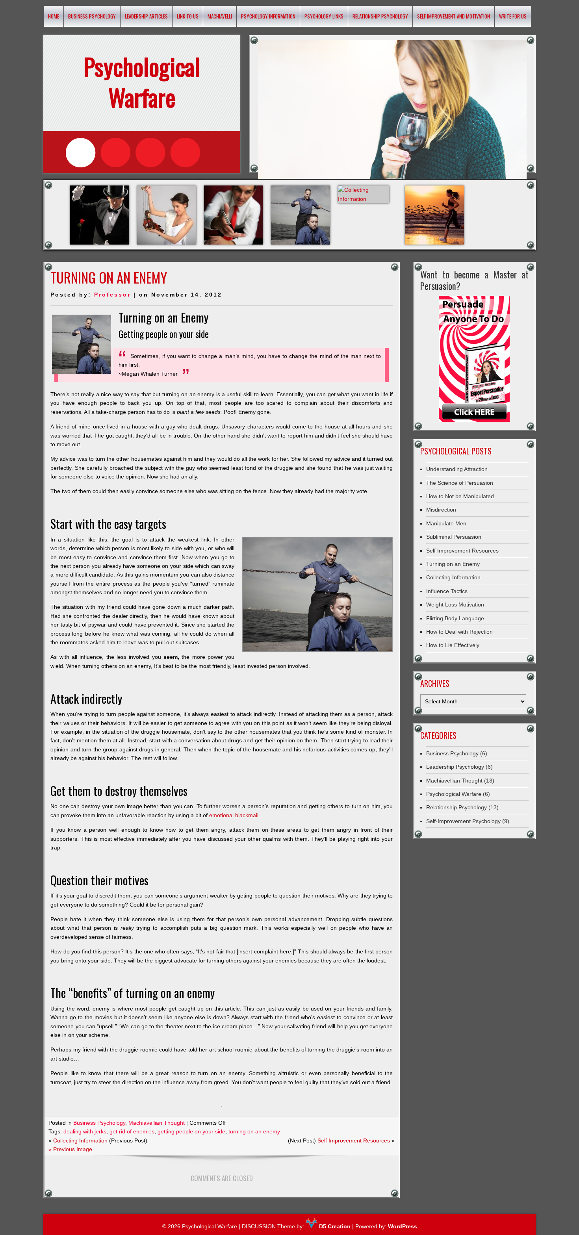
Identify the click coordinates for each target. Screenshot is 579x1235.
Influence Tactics (447, 591)
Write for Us (513, 16)
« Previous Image (70, 1149)
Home (53, 16)
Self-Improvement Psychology (463, 821)
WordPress (402, 1226)
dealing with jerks (84, 1131)
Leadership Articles (146, 16)
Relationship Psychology (380, 16)
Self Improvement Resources (353, 1140)
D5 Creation (334, 1226)
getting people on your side (191, 1131)
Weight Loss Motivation (455, 604)
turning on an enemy (254, 1131)
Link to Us (188, 16)
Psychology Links (323, 16)
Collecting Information (80, 1140)
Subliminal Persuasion (453, 537)
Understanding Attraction (457, 469)
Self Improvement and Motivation (453, 16)
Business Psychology (92, 16)
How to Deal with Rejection (459, 632)
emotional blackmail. (234, 815)
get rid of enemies (131, 1131)
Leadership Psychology (455, 767)
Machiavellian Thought (156, 1123)
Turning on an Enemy (453, 564)
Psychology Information (268, 16)
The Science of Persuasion (459, 483)
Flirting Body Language (455, 618)
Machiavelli (220, 16)
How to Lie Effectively (452, 645)
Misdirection (441, 509)
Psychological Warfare (453, 794)
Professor (112, 294)
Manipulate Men (446, 523)
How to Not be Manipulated (460, 496)
